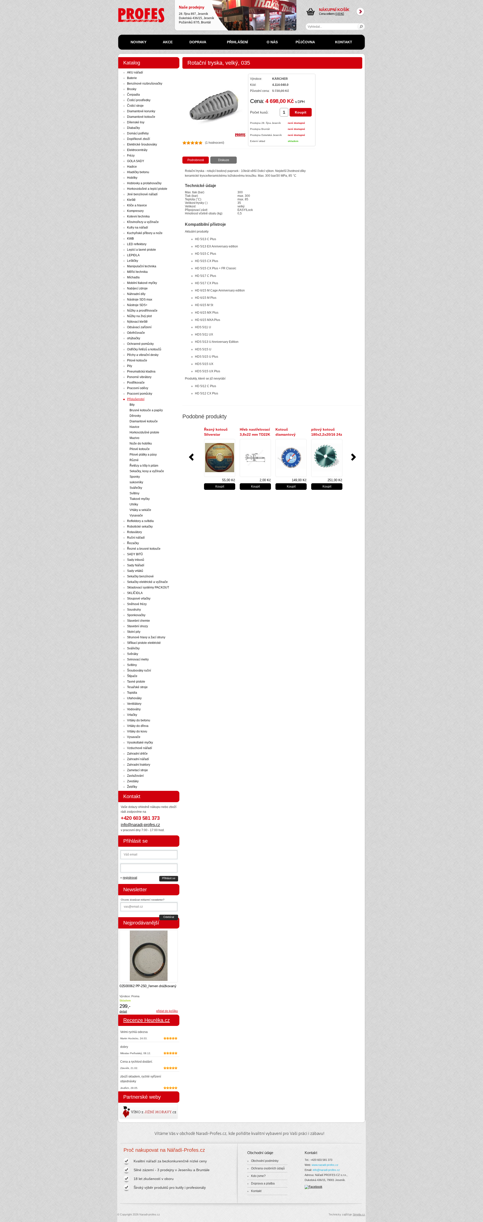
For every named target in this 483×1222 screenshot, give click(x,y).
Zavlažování (135, 775)
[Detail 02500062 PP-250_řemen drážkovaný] (148, 956)
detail (123, 1011)
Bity (132, 404)
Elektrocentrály (137, 150)
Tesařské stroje (137, 687)
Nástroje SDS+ (137, 305)
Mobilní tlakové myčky (142, 283)
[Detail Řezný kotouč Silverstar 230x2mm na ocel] (219, 458)
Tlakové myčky (140, 499)
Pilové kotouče (137, 360)
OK (361, 26)
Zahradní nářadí (138, 759)
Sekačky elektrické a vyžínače (147, 582)
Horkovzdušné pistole (144, 432)
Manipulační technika (141, 266)
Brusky (131, 89)
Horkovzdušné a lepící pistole (147, 189)
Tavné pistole (136, 681)
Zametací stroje (137, 770)
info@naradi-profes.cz (140, 825)
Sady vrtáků (135, 571)
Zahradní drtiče (137, 753)
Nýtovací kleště (137, 321)
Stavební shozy (137, 626)
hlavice (134, 427)
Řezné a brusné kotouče (143, 548)
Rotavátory (134, 532)
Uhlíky (134, 504)
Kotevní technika (138, 216)
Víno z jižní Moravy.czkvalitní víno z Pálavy (134, 1111)
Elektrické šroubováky (142, 144)
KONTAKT (343, 42)
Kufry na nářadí (137, 227)
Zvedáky (133, 781)
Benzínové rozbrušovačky (144, 83)
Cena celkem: (334, 12)
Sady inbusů (135, 560)
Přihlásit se (168, 878)
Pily (129, 366)
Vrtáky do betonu (138, 720)
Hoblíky (132, 177)
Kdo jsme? (258, 1176)
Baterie (132, 78)
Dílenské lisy (135, 122)
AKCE (168, 42)
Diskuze (223, 160)
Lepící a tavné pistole (141, 249)
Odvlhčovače (136, 333)
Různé (134, 460)
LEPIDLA (133, 255)
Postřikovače (136, 382)
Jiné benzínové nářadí (142, 194)
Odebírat (168, 916)
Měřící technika (137, 272)
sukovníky (136, 482)
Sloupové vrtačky (138, 598)
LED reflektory (136, 244)
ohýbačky (133, 338)
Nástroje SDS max (139, 299)
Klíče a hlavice (137, 205)
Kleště (131, 200)
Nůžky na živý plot (139, 316)
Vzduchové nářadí (139, 748)
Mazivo (134, 438)
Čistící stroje (135, 105)
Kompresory (135, 211)
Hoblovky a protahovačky (144, 183)
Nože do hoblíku (141, 443)
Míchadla (133, 277)
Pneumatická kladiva (141, 371)
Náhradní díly (136, 294)
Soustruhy (134, 609)
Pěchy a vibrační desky (142, 355)
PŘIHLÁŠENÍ (237, 42)
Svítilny (134, 493)
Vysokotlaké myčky (140, 742)
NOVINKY (138, 42)
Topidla (132, 692)
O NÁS (272, 42)
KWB (130, 238)
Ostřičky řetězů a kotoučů (144, 349)
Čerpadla (133, 94)
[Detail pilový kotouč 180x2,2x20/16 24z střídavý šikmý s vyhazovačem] (327, 458)
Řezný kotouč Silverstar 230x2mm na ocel (219, 434)
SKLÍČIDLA (135, 593)
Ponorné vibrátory (139, 377)
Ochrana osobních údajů (268, 1168)
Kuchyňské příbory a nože (145, 233)
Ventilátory (134, 704)
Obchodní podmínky (264, 1161)
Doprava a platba (263, 1183)
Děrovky (135, 416)
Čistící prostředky (138, 100)
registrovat (130, 877)
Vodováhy (134, 709)
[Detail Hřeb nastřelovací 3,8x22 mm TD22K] (255, 458)
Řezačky (133, 543)
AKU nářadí (135, 72)
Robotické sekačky (140, 526)
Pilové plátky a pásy (143, 454)
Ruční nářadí (136, 537)
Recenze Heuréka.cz (146, 1020)
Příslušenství (135, 399)
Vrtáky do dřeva (137, 726)
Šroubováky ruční (139, 670)
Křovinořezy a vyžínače (143, 222)
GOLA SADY (135, 161)
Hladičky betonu (138, 172)
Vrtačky (132, 715)
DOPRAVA (197, 42)
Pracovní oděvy (137, 388)
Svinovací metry (138, 659)
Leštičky (132, 261)
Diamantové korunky (141, 111)
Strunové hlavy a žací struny (146, 637)
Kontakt (256, 1191)
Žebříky (132, 787)
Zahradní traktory (138, 764)
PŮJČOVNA (305, 42)
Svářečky (136, 488)
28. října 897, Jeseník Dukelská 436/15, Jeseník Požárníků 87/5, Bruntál (196, 14)
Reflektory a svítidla (140, 521)
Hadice (132, 166)
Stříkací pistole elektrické (144, 643)
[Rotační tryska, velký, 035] (213, 135)
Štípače (132, 676)
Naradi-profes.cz (129, 10)
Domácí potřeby (138, 133)
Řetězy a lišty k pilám (144, 465)
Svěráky (132, 654)
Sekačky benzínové (140, 576)
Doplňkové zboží (138, 139)
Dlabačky (133, 128)
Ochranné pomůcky (140, 344)
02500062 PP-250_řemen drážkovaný (147, 986)
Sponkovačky (136, 615)
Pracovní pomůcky (139, 393)
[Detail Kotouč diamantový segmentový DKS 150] (291, 458)
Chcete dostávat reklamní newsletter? (143, 899)
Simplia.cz (359, 1214)
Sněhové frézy (137, 604)
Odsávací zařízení (139, 327)
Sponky (135, 476)
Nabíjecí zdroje (137, 288)
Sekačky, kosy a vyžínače (147, 471)
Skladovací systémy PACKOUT (148, 587)
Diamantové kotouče (141, 117)
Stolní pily (133, 632)
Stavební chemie (138, 620)
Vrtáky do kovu (137, 731)
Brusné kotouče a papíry (146, 410)
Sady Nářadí (135, 565)
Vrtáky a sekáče (140, 510)
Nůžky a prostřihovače (142, 310)
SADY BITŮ (135, 554)
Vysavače (136, 515)
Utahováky (134, 698)
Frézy (131, 155)
